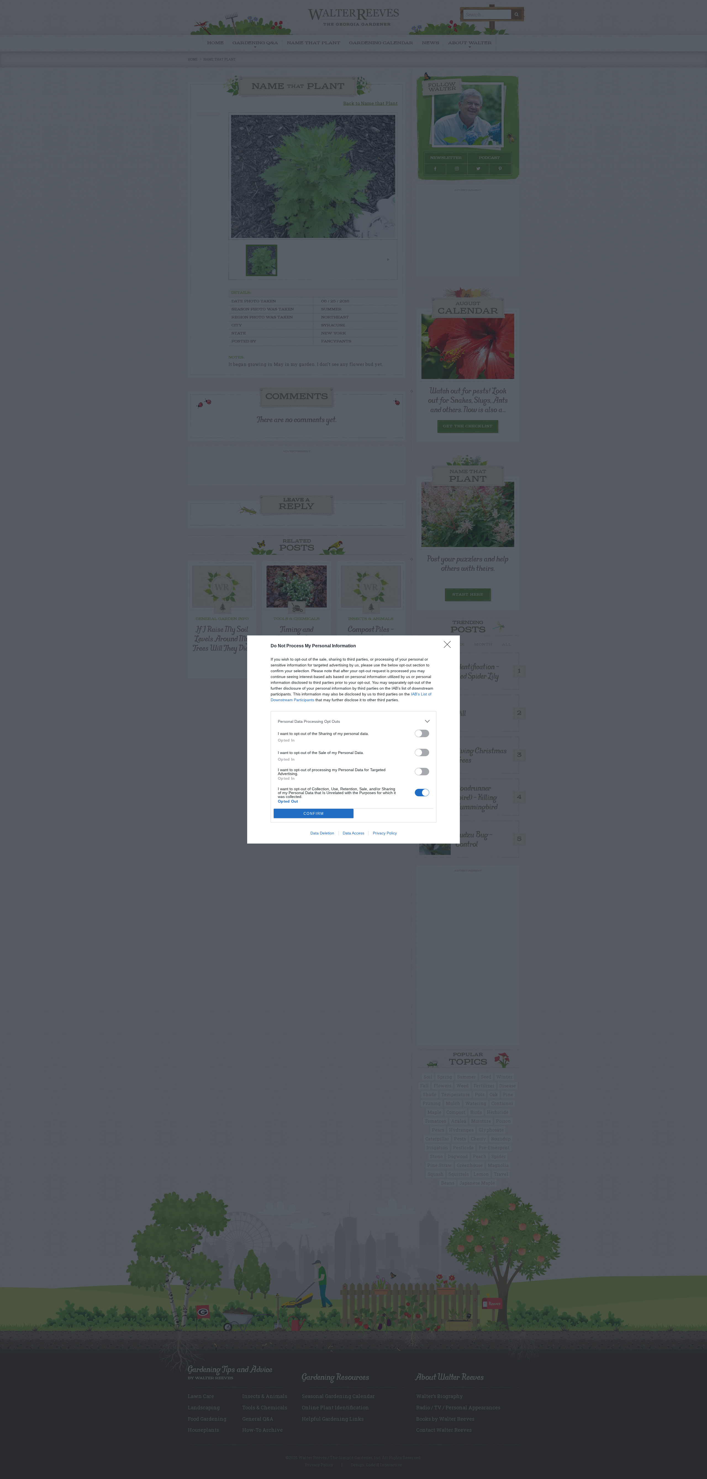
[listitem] (353, 721)
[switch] (422, 733)
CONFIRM (314, 814)
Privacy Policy (385, 833)
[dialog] (353, 739)
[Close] (449, 646)
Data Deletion (322, 833)
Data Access (353, 833)
